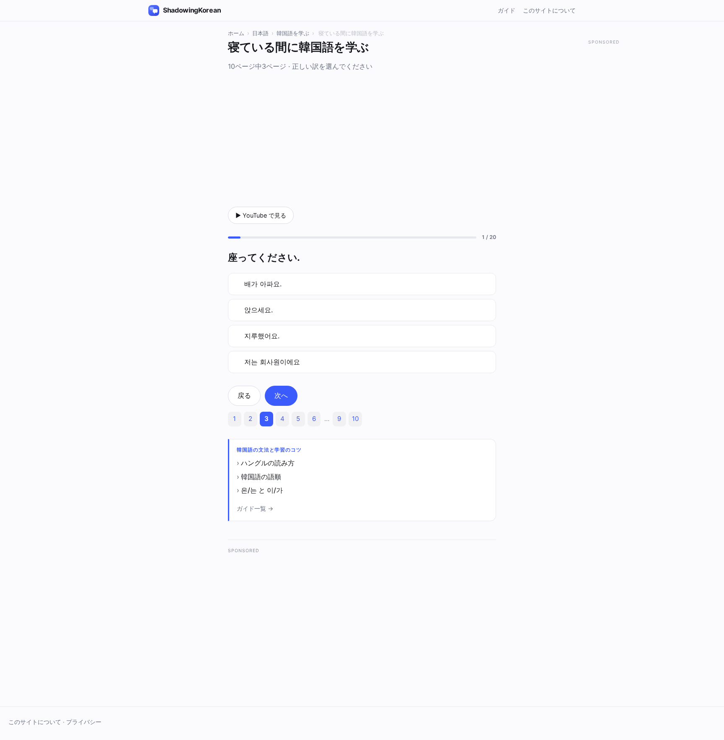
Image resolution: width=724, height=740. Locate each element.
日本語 (260, 33)
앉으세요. (258, 310)
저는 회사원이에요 (272, 362)
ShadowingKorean (192, 10)
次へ (281, 395)
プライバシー (83, 722)
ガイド (506, 10)
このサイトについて (549, 10)
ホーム (236, 33)
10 (355, 419)
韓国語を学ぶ (293, 33)
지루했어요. (261, 336)
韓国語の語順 (261, 477)
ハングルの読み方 (268, 463)
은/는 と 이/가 (262, 490)
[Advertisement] (362, 137)
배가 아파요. (263, 284)
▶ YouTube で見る (260, 215)
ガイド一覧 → (255, 508)
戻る (244, 395)
